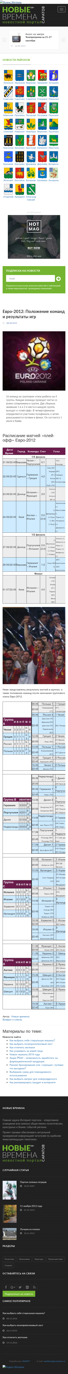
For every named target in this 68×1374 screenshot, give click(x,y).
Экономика (24, 1259)
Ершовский (8, 163)
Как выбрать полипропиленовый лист (31, 1043)
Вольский (8, 180)
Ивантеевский (54, 147)
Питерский (31, 115)
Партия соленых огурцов (33, 1182)
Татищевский (54, 82)
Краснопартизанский (8, 147)
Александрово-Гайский (31, 198)
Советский (8, 98)
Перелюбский (54, 115)
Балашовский (31, 180)
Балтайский (20, 180)
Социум (8, 1265)
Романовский (54, 98)
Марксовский (42, 131)
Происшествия (55, 1259)
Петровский (42, 115)
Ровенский (8, 115)
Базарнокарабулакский (54, 180)
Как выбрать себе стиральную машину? (32, 1040)
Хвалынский (20, 82)
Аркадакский (20, 196)
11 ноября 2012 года (31, 1206)
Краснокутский (20, 147)
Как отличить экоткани (22, 1047)
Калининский (42, 147)
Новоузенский (20, 131)
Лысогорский (54, 131)
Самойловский (31, 98)
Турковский (42, 82)
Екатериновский (20, 163)
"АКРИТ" (26, 1361)
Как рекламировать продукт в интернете (33, 1082)
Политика (9, 1259)
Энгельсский (8, 82)
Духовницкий (31, 163)
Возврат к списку (12, 1020)
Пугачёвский (20, 115)
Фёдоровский (31, 82)
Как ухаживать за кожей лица (26, 1050)
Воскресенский (54, 163)
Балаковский (42, 180)
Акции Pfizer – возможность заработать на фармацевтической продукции (34, 1059)
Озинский (8, 131)
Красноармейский (31, 147)
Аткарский (8, 196)
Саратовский (20, 98)
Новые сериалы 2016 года (25, 1054)
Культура (39, 1259)
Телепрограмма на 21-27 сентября (38, 39)
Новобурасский (31, 131)
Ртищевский (42, 98)
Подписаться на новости (19, 1294)
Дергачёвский (42, 163)
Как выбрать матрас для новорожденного (33, 1078)
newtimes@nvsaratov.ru (54, 1361)
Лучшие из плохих (30, 1229)
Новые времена (20, 1016)
